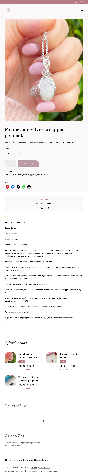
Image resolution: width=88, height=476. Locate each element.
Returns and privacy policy (15, 445)
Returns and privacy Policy (14, 471)
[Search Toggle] (70, 2)
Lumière (34, 467)
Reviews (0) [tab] (44, 208)
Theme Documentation (49, 471)
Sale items (18, 175)
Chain (7, 149)
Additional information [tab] (45, 204)
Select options (24, 370)
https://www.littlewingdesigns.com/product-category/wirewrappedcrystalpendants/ (39, 318)
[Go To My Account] (76, 2)
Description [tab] (44, 199)
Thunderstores (44, 467)
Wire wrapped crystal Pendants (35, 175)
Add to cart (28, 163)
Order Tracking (32, 471)
